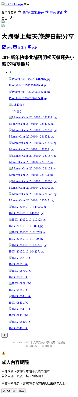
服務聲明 (47, 346)
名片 (35, 48)
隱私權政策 (32, 346)
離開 (21, 391)
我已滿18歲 (9, 391)
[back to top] (5, 335)
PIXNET (25, 342)
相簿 (9, 48)
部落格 (22, 48)
